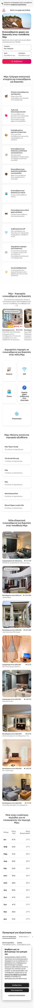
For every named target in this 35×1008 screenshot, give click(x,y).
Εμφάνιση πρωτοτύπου (18, 4)
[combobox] (17, 48)
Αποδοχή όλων (17, 985)
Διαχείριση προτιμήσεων (16, 995)
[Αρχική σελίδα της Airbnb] (3, 10)
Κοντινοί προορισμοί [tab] (9, 937)
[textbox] (9, 55)
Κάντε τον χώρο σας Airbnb (20, 10)
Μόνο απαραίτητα (17, 990)
